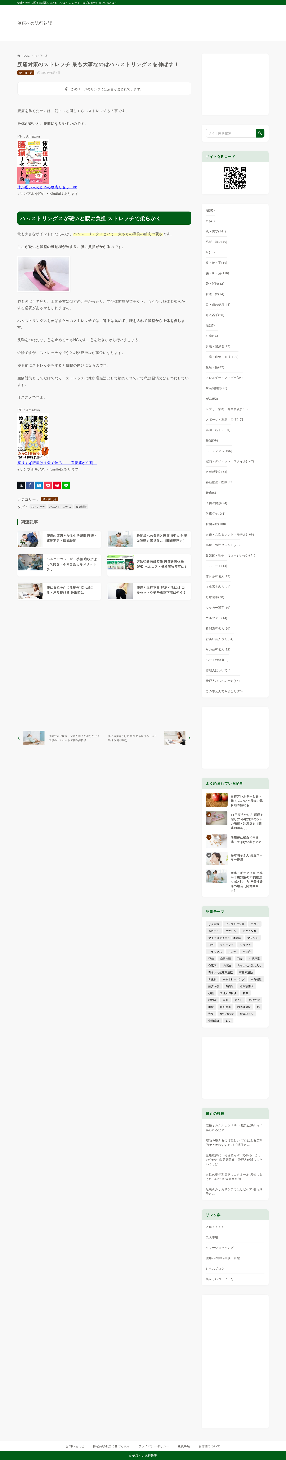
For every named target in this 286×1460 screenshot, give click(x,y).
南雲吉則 (225, 958)
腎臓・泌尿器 (218, 346)
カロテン (213, 931)
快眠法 (227, 965)
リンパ (232, 952)
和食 (240, 958)
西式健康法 (244, 1007)
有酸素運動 (246, 972)
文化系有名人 (218, 586)
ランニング (227, 945)
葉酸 (211, 1007)
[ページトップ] (276, 1450)
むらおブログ (215, 1268)
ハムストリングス (60, 507)
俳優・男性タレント (223, 545)
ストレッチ (38, 507)
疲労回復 (213, 986)
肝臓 (212, 336)
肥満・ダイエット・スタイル (230, 461)
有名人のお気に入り (249, 965)
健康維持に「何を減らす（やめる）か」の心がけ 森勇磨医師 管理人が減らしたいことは (234, 1159)
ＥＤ (228, 1021)
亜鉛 (211, 958)
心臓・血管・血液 (222, 356)
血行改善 (225, 1007)
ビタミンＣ (249, 931)
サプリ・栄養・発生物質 (227, 409)
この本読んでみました (224, 691)
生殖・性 (215, 367)
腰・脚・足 (41, 55)
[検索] (260, 133)
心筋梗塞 (254, 958)
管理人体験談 (228, 993)
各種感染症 (216, 471)
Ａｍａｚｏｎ (215, 1226)
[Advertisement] (192, 20)
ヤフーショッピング (220, 1247)
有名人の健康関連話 (220, 972)
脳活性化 (254, 1000)
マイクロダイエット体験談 (224, 938)
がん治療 (213, 924)
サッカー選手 (218, 607)
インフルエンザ (235, 924)
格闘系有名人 (218, 628)
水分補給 (256, 979)
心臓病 (212, 965)
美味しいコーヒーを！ (221, 1279)
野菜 (211, 1014)
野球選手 (215, 597)
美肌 (225, 1000)
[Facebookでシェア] (30, 485)
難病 (211, 492)
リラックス (215, 952)
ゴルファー (216, 618)
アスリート (216, 566)
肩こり (238, 1000)
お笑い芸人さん (220, 639)
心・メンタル (219, 451)
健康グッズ (215, 513)
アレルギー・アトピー (224, 377)
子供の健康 (216, 503)
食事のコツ (247, 1014)
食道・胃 (215, 294)
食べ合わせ (227, 1014)
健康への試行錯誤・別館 (223, 1258)
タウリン (230, 931)
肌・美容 (216, 231)
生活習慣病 (216, 388)
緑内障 (212, 1000)
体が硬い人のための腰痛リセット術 (47, 186)
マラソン (252, 938)
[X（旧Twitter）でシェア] (21, 485)
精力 (245, 993)
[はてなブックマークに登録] (39, 485)
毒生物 (212, 979)
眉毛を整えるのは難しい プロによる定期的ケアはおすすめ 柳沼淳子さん (234, 1142)
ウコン (255, 924)
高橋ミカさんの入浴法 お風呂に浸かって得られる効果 (234, 1127)
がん (212, 398)
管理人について (219, 670)
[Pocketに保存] (48, 485)
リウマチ (245, 945)
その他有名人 (218, 649)
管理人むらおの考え (223, 680)
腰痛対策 (81, 507)
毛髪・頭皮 (216, 242)
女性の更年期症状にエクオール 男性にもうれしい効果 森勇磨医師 (234, 1176)
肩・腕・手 (216, 262)
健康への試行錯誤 (34, 23)
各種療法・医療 (220, 482)
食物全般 (216, 524)
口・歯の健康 (218, 304)
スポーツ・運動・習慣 (225, 419)
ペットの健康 (217, 660)
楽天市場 (212, 1237)
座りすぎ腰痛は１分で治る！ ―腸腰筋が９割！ (57, 462)
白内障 (229, 986)
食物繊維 (213, 1021)
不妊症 (247, 952)
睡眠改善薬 (247, 986)
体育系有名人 (218, 576)
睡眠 (212, 440)
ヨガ (211, 945)
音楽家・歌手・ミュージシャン (230, 555)
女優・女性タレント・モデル (230, 534)
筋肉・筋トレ (218, 430)
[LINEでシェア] (66, 485)
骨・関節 (215, 283)
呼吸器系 (215, 315)
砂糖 (211, 993)
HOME (26, 55)
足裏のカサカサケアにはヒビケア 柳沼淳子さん (234, 1191)
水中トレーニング (234, 979)
